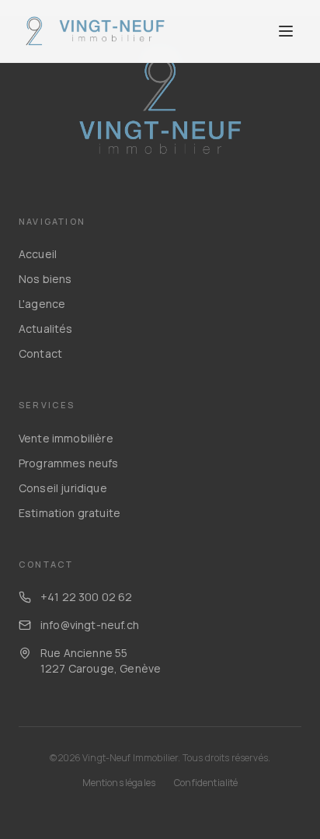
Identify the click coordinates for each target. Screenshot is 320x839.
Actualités (46, 328)
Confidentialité (206, 783)
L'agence (42, 303)
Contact (40, 353)
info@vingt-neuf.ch (89, 624)
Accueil (38, 253)
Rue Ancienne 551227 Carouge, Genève (100, 660)
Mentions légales (119, 783)
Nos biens (45, 278)
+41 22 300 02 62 (86, 596)
